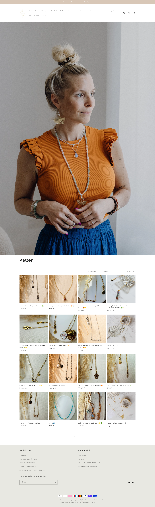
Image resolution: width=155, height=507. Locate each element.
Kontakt (81, 459)
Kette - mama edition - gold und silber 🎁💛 (90, 307)
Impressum (24, 455)
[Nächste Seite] (91, 436)
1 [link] (63, 437)
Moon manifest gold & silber (59, 385)
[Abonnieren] (55, 482)
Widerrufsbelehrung (28, 463)
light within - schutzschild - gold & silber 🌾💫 (32, 346)
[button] (42, 11)
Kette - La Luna (113, 345)
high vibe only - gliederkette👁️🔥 (90, 385)
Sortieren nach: (93, 271)
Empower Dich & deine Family (90, 463)
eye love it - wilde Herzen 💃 (59, 345)
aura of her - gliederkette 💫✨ (31, 385)
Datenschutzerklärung (28, 459)
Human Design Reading (87, 466)
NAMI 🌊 (52, 423)
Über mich (82, 455)
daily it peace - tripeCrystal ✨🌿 (90, 423)
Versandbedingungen (28, 466)
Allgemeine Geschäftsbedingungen (34, 470)
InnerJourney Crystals (71, 502)
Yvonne (93, 502)
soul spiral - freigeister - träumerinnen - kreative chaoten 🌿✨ (121, 307)
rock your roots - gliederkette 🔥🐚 (61, 306)
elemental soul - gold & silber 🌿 (32, 306)
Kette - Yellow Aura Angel (116, 423)
